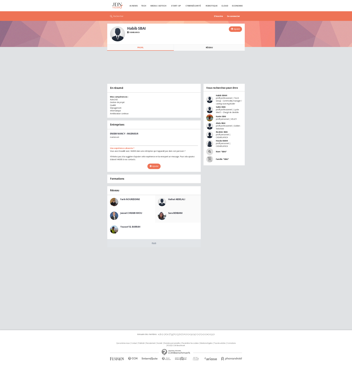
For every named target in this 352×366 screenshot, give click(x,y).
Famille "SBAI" (222, 159)
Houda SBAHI (222, 140)
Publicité (141, 343)
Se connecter (233, 16)
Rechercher (118, 16)
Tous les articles (220, 343)
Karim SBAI (221, 116)
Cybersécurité (193, 5)
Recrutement (150, 343)
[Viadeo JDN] (195, 359)
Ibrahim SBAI (222, 132)
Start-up (176, 5)
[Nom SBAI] (209, 151)
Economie (237, 5)
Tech (143, 5)
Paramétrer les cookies (190, 343)
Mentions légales (206, 343)
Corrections (231, 343)
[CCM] (133, 358)
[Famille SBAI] (209, 159)
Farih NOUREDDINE (130, 199)
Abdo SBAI (220, 123)
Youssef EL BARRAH (130, 226)
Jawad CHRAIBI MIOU (131, 213)
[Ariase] (210, 358)
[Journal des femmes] (117, 359)
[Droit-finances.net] (166, 359)
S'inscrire (218, 16)
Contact (134, 343)
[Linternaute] (150, 358)
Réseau (209, 47)
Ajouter (237, 29)
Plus (154, 243)
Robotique (211, 5)
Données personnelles (172, 343)
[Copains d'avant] (181, 358)
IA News (134, 5)
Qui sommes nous (123, 343)
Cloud (224, 5)
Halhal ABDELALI (176, 199)
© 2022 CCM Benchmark (176, 345)
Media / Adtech (158, 5)
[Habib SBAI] (117, 33)
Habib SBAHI (221, 95)
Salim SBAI (221, 107)
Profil (140, 47)
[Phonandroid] (231, 358)
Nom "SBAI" (221, 151)
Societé (159, 343)
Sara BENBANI (175, 213)
